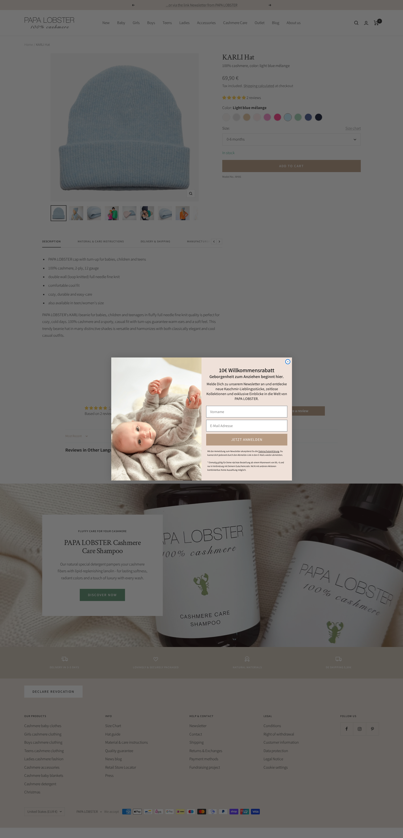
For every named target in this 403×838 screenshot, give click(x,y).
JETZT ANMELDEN (246, 439)
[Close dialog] (287, 361)
